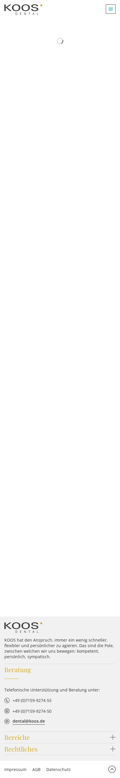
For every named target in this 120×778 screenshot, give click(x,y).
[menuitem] (108, 9)
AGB (36, 769)
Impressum (15, 769)
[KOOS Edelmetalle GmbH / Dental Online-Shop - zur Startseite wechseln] (23, 627)
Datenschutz (58, 769)
